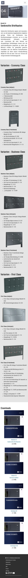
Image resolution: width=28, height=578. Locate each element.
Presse (7, 568)
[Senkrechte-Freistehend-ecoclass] (14, 118)
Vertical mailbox (14, 478)
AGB (6, 566)
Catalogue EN (14, 546)
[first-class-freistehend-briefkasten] (14, 351)
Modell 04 (14, 440)
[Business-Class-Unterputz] (14, 202)
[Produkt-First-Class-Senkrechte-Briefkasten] (14, 315)
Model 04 (14, 475)
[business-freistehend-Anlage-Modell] (14, 239)
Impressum (8, 562)
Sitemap (7, 570)
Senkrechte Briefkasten (14, 442)
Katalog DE (14, 511)
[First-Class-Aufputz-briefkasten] (14, 285)
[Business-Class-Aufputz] (14, 162)
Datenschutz (8, 564)
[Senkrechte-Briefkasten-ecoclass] (14, 76)
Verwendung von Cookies (11, 560)
